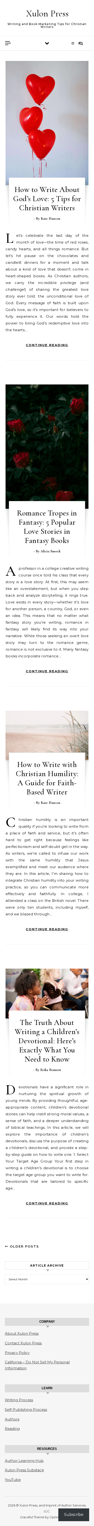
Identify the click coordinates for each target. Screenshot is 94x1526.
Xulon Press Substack (24, 1470)
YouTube (13, 1479)
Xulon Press (47, 13)
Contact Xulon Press (23, 1343)
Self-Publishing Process (26, 1409)
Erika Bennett (50, 1070)
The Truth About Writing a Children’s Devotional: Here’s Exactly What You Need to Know (47, 1041)
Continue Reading (47, 345)
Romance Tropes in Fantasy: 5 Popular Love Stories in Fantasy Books (47, 526)
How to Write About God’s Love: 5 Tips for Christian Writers (47, 198)
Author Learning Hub (24, 1460)
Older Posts (23, 1246)
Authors (12, 1419)
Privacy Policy (17, 1352)
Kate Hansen (50, 218)
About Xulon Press (22, 1333)
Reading (12, 1428)
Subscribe (73, 1514)
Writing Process (19, 1400)
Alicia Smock (50, 551)
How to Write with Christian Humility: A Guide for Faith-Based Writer (47, 778)
